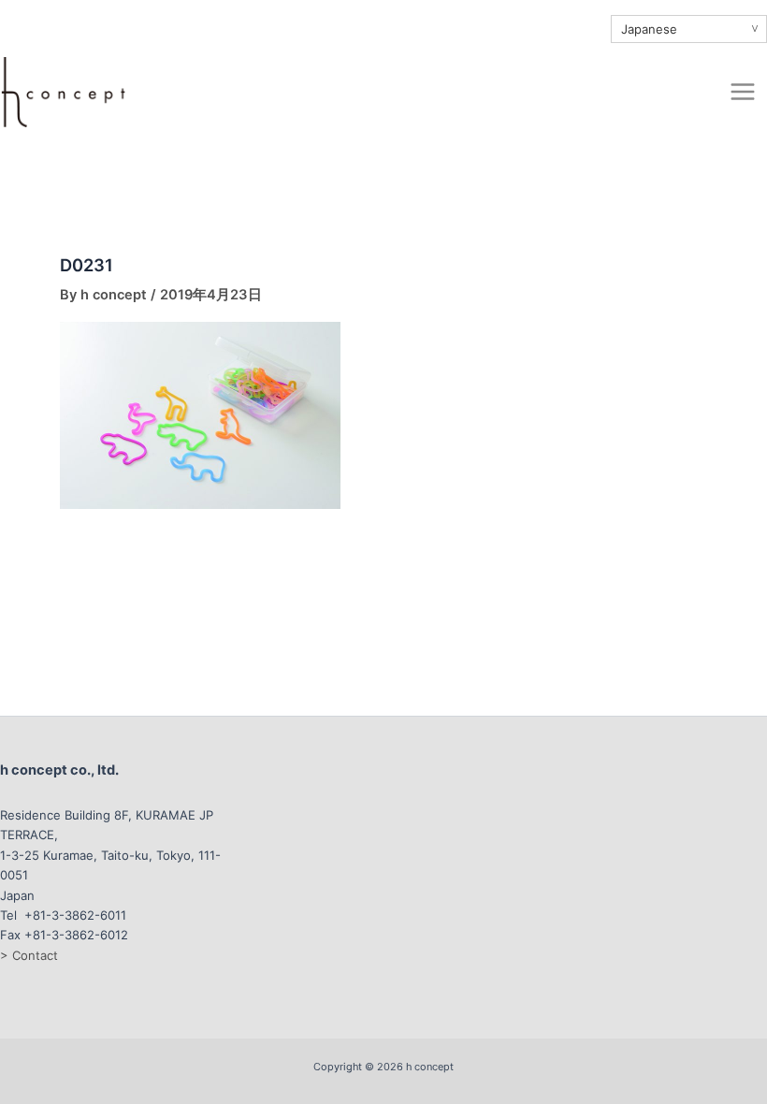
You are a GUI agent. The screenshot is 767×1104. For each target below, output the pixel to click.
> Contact (29, 955)
